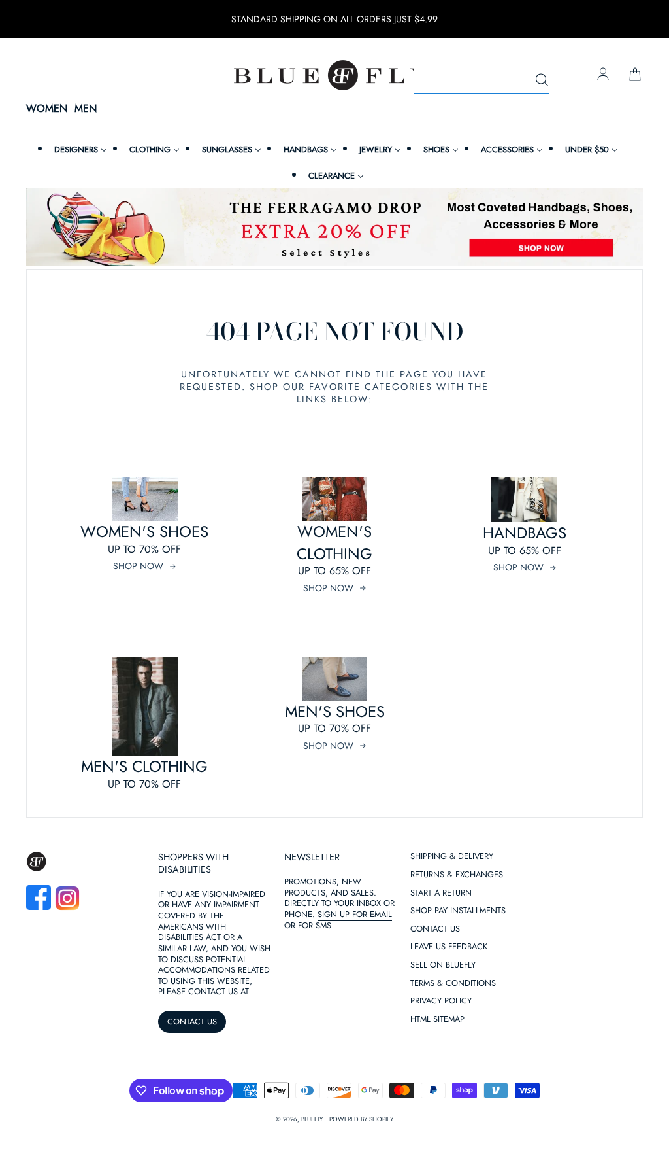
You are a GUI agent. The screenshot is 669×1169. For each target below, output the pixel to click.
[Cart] (635, 75)
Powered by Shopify (361, 1119)
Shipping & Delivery (451, 856)
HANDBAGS (524, 532)
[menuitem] (79, 149)
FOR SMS (314, 925)
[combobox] (481, 80)
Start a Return (441, 893)
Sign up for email (355, 914)
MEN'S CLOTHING (144, 766)
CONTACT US (192, 1021)
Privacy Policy (441, 1001)
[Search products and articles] (541, 80)
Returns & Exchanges (456, 875)
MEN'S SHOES (335, 711)
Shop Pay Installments (458, 910)
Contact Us (435, 929)
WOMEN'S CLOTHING (334, 542)
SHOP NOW (138, 565)
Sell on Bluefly (443, 965)
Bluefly (312, 1119)
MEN (85, 109)
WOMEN (46, 109)
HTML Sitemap (437, 1019)
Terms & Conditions (453, 983)
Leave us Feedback (448, 946)
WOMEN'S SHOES (144, 531)
